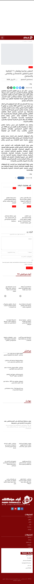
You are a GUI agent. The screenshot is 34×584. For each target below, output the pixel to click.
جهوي (29, 519)
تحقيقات (29, 545)
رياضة (29, 539)
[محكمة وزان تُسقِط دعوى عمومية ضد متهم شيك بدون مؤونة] (24, 280)
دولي (30, 524)
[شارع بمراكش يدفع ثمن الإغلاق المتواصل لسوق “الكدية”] (27, 376)
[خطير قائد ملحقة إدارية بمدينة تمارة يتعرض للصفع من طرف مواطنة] (24, 298)
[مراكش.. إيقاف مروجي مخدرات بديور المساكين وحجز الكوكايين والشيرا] (27, 369)
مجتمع (29, 537)
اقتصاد (29, 529)
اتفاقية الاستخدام (27, 560)
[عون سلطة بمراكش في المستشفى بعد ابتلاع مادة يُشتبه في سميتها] (9, 209)
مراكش (29, 517)
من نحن (29, 565)
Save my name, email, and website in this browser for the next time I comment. (17, 263)
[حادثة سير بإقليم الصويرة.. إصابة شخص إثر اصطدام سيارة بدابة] (24, 455)
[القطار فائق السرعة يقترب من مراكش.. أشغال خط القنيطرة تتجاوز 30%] (27, 355)
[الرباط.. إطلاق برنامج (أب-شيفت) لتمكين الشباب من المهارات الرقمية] (9, 298)
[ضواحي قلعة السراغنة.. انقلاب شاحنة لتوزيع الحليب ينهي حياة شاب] (24, 437)
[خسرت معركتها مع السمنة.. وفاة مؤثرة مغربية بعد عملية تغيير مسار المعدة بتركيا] (9, 280)
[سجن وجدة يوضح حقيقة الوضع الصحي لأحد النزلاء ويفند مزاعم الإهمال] (9, 191)
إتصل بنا (29, 558)
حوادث (14, 206)
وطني (29, 522)
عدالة (14, 188)
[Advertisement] (17, 18)
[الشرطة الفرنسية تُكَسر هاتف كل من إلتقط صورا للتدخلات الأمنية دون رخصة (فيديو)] (24, 331)
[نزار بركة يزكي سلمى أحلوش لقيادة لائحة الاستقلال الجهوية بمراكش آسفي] (24, 191)
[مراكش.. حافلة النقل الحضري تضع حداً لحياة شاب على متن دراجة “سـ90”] (24, 473)
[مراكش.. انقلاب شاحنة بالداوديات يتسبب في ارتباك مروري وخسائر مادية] (9, 437)
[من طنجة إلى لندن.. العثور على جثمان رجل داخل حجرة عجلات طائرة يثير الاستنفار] (9, 473)
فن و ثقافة (28, 542)
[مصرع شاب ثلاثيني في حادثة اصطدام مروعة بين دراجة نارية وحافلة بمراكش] (9, 455)
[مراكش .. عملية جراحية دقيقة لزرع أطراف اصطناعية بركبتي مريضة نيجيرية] (24, 314)
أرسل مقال (28, 555)
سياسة (30, 67)
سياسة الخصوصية (26, 563)
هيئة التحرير (28, 568)
